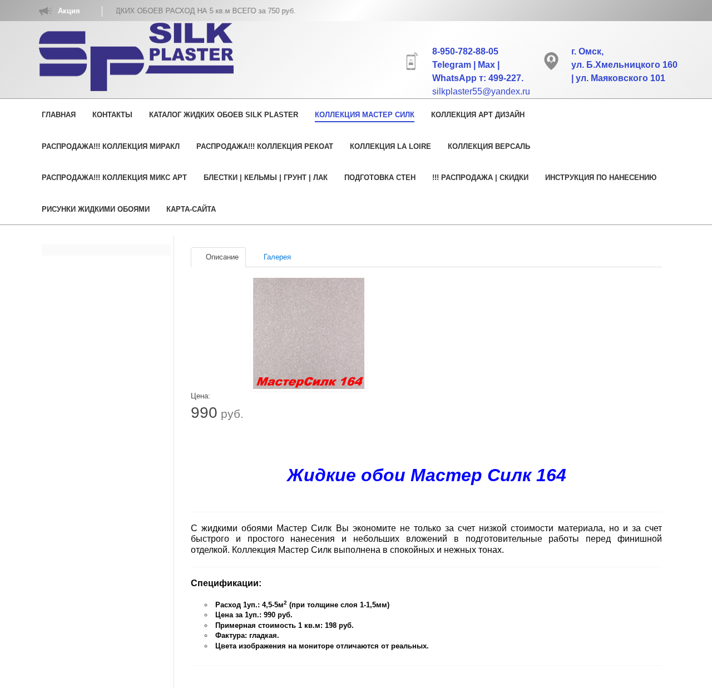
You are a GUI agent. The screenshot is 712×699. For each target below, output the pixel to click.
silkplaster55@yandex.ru (481, 91)
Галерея (276, 257)
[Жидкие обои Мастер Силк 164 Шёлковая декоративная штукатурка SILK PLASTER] (309, 333)
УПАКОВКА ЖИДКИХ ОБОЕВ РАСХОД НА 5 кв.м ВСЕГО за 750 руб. (164, 11)
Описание (221, 257)
